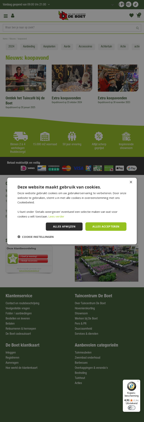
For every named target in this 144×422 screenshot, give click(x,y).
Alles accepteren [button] (105, 226)
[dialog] (72, 211)
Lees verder (56, 216)
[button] (35, 237)
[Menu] (138, 382)
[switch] (131, 407)
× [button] (130, 182)
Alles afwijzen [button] (64, 226)
